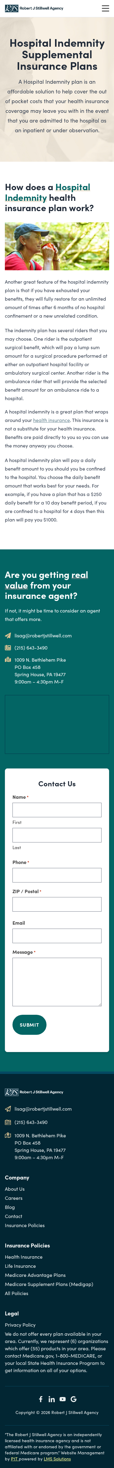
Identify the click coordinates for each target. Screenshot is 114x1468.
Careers (13, 1198)
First (17, 822)
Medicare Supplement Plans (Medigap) (49, 1284)
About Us (15, 1189)
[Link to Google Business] (74, 1399)
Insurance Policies (25, 1225)
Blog (10, 1207)
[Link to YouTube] (63, 1399)
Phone (20, 862)
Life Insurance (20, 1266)
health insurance (51, 420)
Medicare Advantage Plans (35, 1275)
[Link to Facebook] (41, 1399)
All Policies (16, 1293)
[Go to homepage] (34, 8)
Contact (13, 1216)
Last (16, 847)
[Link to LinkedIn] (52, 1399)
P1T (15, 1459)
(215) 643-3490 (31, 647)
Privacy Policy (20, 1324)
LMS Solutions (57, 1459)
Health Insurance (24, 1257)
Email (18, 922)
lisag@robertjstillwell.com (43, 635)
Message (24, 951)
